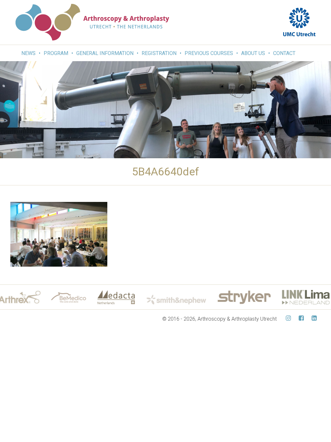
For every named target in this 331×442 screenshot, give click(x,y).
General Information (104, 53)
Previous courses (209, 53)
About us (253, 53)
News (28, 53)
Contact (284, 53)
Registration (159, 53)
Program (56, 53)
